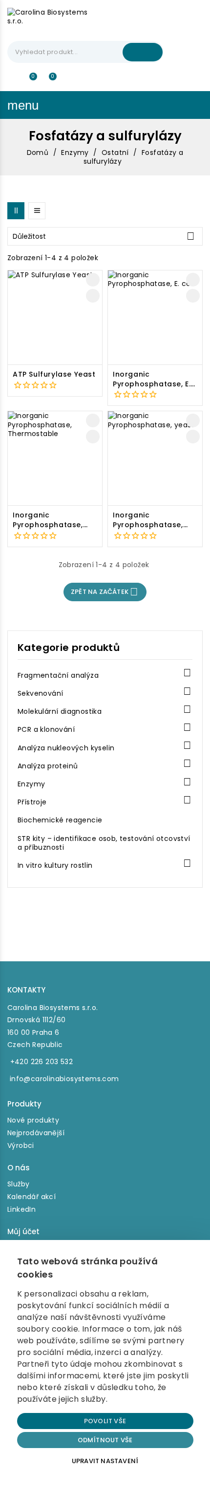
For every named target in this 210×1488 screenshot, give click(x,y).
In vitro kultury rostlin (55, 865)
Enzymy (31, 784)
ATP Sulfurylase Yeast (54, 374)
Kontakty (26, 990)
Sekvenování (40, 693)
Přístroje (32, 802)
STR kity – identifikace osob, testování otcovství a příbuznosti (104, 843)
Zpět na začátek (104, 592)
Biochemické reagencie (60, 820)
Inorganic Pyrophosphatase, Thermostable (48, 520)
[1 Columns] (37, 211)
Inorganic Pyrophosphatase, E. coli (151, 379)
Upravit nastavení (105, 1461)
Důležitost (104, 236)
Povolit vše (105, 1421)
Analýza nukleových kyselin (66, 748)
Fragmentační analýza (58, 675)
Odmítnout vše (105, 1440)
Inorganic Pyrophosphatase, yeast (148, 520)
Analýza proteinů (48, 766)
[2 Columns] (16, 211)
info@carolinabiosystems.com (64, 1079)
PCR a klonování (46, 729)
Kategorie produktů (69, 647)
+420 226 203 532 (41, 1062)
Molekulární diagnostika (60, 711)
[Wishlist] (29, 81)
